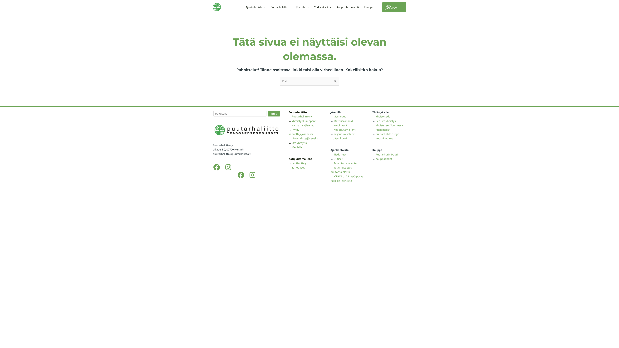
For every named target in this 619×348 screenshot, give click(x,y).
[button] (264, 7)
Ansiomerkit (383, 129)
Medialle (297, 147)
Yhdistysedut (383, 116)
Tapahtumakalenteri (346, 163)
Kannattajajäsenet (303, 125)
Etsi (274, 113)
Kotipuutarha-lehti (347, 7)
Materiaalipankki (344, 121)
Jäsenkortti (340, 138)
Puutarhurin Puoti (387, 154)
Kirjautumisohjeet (344, 134)
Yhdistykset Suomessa (389, 125)
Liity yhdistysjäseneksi (305, 138)
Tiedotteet (340, 154)
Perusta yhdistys (386, 121)
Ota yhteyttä (299, 143)
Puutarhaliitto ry (302, 116)
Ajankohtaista (254, 7)
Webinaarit (340, 125)
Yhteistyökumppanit (304, 121)
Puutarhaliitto (279, 7)
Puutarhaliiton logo (387, 134)
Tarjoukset (298, 167)
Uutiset (338, 159)
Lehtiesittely (299, 163)
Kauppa (368, 7)
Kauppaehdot (384, 159)
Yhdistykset (321, 7)
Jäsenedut (340, 116)
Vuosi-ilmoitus (384, 138)
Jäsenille (301, 7)
